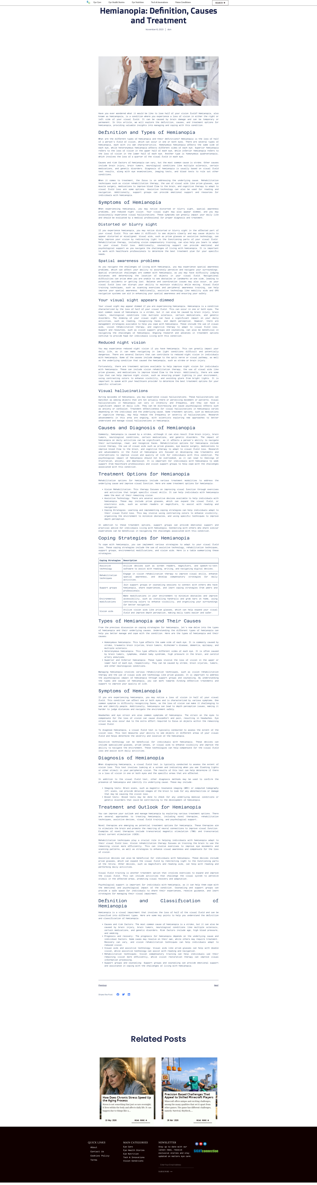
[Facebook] (196, 1144)
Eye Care (97, 2)
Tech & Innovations (159, 2)
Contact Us (97, 1151)
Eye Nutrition (138, 2)
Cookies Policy (99, 1155)
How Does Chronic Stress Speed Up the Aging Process (127, 1099)
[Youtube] (201, 1144)
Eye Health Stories (116, 2)
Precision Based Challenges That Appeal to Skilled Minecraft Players (189, 1095)
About (93, 1147)
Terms (93, 1160)
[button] (118, 994)
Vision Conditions (183, 2)
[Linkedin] (205, 1144)
